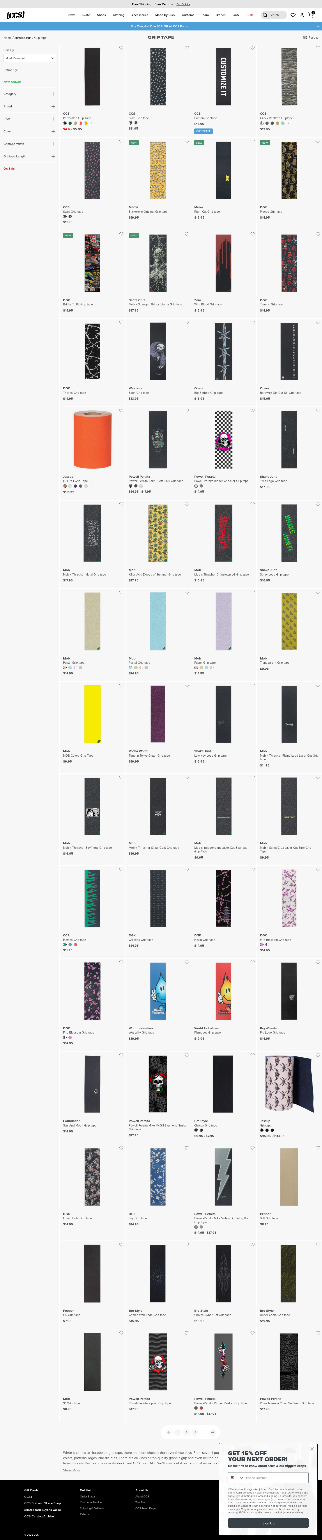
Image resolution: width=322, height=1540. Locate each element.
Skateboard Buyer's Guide (42, 1509)
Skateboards (22, 38)
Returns (84, 1514)
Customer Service (91, 1502)
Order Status (88, 1496)
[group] (161, 4)
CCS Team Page (145, 1508)
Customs (188, 14)
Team (205, 14)
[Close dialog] (312, 1449)
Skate (86, 14)
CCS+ (237, 14)
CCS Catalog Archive (39, 1516)
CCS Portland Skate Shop (42, 1503)
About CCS (142, 1496)
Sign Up (268, 1523)
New (71, 14)
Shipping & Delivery (92, 1508)
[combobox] (236, 1477)
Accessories (139, 14)
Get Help (86, 1490)
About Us (142, 1490)
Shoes (101, 14)
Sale (251, 14)
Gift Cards (31, 1490)
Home (8, 38)
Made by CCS (165, 14)
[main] (161, 755)
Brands (221, 14)
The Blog (140, 1502)
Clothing (118, 14)
